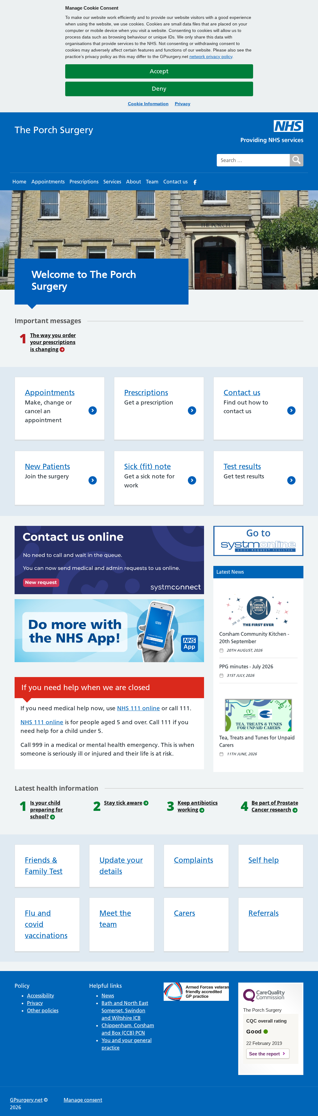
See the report (264, 1053)
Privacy (182, 103)
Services (112, 181)
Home (19, 181)
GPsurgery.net (26, 1100)
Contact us (175, 181)
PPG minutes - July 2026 (246, 666)
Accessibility (40, 995)
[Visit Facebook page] (195, 181)
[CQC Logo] (264, 1000)
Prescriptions (84, 181)
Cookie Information (148, 103)
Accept (159, 71)
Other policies (42, 1010)
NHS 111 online (138, 708)
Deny (159, 88)
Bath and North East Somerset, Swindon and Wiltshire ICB (125, 1010)
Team (152, 181)
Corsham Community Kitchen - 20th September (254, 637)
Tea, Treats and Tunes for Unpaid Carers (257, 741)
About (133, 181)
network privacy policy (210, 56)
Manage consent (83, 1100)
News (108, 995)
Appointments (48, 181)
